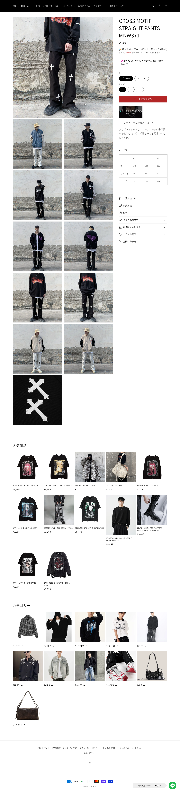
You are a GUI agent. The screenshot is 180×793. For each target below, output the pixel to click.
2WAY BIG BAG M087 (114, 486)
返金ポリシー (90, 753)
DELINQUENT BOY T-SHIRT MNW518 (89, 528)
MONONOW (92, 787)
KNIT (140, 646)
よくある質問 (109, 748)
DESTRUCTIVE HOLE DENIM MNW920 (59, 528)
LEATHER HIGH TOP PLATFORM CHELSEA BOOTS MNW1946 (149, 529)
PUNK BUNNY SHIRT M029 (147, 486)
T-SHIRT (110, 646)
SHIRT (16, 685)
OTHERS (17, 724)
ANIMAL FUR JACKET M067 (85, 486)
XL (140, 89)
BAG (139, 685)
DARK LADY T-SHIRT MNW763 (24, 583)
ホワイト (141, 78)
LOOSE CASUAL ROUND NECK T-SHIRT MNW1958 (119, 539)
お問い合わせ (124, 748)
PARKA (47, 646)
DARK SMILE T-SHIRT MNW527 (25, 528)
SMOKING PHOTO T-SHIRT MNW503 (58, 486)
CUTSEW (80, 646)
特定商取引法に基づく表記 (64, 748)
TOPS (47, 685)
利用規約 (136, 748)
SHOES (110, 685)
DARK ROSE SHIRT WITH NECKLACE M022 (58, 584)
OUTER (17, 646)
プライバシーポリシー (89, 748)
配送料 (129, 53)
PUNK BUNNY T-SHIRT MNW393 (25, 486)
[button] (68, 6)
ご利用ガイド (43, 748)
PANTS (78, 685)
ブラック (126, 78)
